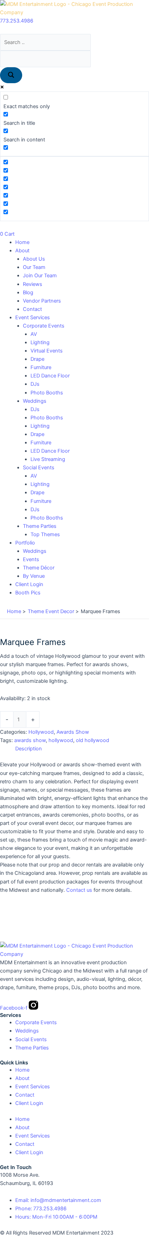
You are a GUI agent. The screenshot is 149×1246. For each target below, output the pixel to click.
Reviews (32, 284)
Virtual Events (46, 351)
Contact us (79, 890)
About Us (34, 259)
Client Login (29, 584)
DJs (35, 384)
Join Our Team (40, 275)
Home (22, 242)
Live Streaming (47, 459)
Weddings (34, 401)
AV (33, 334)
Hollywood (41, 732)
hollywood (61, 740)
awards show (30, 740)
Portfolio (25, 543)
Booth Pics (28, 593)
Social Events (38, 467)
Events (31, 559)
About (22, 250)
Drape (37, 359)
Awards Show (72, 732)
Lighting (40, 342)
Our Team (34, 267)
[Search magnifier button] (11, 75)
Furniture (40, 367)
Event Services (32, 317)
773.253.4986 (16, 21)
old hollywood (92, 740)
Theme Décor (38, 568)
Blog (28, 292)
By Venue (34, 576)
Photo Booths (46, 393)
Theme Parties (39, 526)
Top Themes (45, 534)
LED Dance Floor (50, 376)
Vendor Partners (42, 301)
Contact (32, 309)
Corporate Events (43, 326)
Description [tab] (28, 749)
